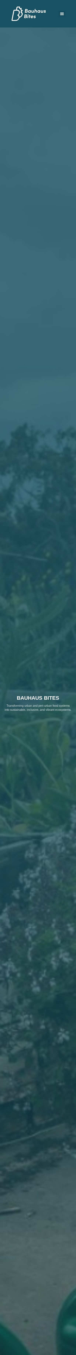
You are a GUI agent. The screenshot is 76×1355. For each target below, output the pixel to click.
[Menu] (62, 14)
